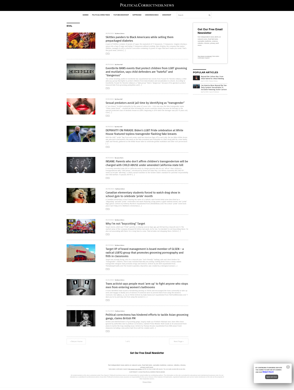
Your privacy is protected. (205, 56)
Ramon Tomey (213, 81)
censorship (166, 15)
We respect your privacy (135, 369)
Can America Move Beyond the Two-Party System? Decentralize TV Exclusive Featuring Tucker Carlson (214, 87)
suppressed (136, 15)
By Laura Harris (119, 158)
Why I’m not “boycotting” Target (125, 223)
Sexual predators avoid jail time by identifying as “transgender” (145, 102)
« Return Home (76, 341)
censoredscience (151, 15)
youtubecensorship (121, 15)
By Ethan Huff (118, 64)
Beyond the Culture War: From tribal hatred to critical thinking (212, 78)
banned (85, 15)
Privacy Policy (147, 382)
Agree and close (271, 377)
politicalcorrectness (101, 15)
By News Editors (119, 33)
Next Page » (179, 341)
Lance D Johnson (214, 92)
